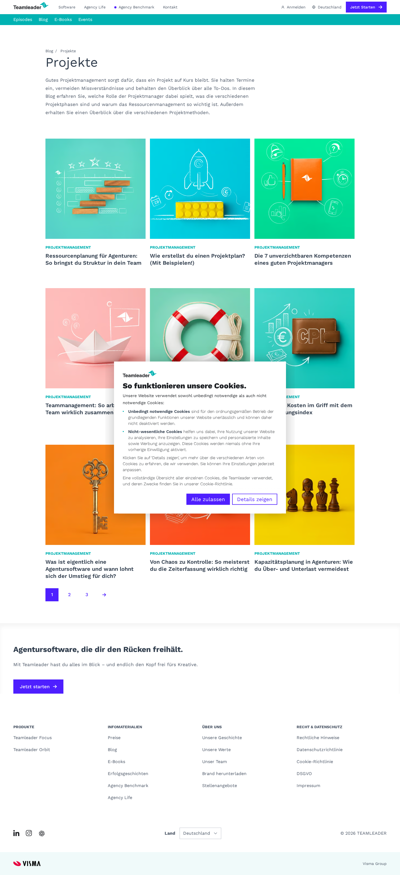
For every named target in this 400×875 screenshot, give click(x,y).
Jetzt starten (35, 686)
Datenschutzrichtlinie (320, 749)
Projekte (68, 51)
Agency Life (95, 7)
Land (170, 833)
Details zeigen (254, 499)
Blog (43, 19)
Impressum (308, 785)
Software (67, 7)
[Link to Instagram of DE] (29, 833)
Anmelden (296, 7)
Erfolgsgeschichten (128, 773)
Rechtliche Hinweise (318, 737)
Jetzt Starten (362, 7)
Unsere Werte (216, 749)
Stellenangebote (219, 785)
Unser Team (214, 761)
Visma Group (375, 863)
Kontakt (170, 7)
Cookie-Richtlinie (216, 483)
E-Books (63, 19)
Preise (114, 737)
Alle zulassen (208, 499)
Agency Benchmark (136, 7)
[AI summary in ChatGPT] (41, 833)
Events (85, 19)
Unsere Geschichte (222, 737)
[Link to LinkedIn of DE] (16, 833)
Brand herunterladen (224, 773)
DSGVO (304, 773)
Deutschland (329, 7)
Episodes (22, 19)
